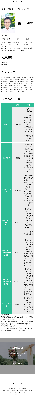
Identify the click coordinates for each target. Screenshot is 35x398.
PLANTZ (17, 1)
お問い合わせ (17, 363)
